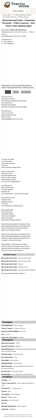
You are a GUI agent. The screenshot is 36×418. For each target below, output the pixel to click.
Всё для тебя (5, 371)
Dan (2, 334)
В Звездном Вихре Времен (26, 270)
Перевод (16, 92)
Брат (9, 391)
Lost (9, 380)
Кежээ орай (18, 363)
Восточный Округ (7, 357)
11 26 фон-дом (16, 388)
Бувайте (18, 346)
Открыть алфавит (18, 11)
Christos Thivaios (7, 328)
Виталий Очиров (6, 354)
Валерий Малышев (7, 349)
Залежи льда (12, 397)
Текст (8, 92)
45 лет (18, 343)
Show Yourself (14, 400)
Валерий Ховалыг (7, 363)
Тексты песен (7, 15)
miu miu (7, 334)
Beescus (4, 397)
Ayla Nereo (4, 400)
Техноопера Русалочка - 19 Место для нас (16, 17)
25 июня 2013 (5, 388)
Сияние (20, 264)
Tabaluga (12, 409)
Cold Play (4, 380)
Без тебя (23, 331)
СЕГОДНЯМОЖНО (7, 325)
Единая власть (23, 267)
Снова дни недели (17, 371)
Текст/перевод (26, 92)
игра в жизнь (14, 360)
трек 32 (3, 403)
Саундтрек (4, 409)
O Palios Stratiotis (19, 328)
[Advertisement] (18, 64)
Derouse (4, 391)
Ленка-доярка (21, 406)
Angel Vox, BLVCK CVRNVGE (10, 331)
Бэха (15, 357)
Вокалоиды (5, 360)
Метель (21, 337)
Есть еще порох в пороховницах (22, 374)
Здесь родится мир (24, 258)
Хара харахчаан (18, 354)
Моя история (18, 325)
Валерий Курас (6, 374)
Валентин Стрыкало (7, 343)
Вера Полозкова (6, 366)
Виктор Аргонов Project (23, 15)
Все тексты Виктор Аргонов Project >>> (13, 273)
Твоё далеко (5, 394)
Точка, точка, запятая (8, 383)
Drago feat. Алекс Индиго (9, 337)
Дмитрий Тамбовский (8, 406)
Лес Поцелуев (15, 394)
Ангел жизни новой (24, 261)
